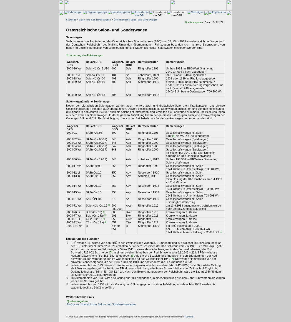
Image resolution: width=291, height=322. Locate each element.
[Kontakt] (189, 317)
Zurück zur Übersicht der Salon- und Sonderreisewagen (101, 304)
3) (104, 212)
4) (104, 218)
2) (109, 205)
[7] (110, 252)
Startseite (71, 19)
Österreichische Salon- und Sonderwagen (136, 19)
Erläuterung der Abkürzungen (85, 55)
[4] (173, 136)
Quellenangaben (194, 22)
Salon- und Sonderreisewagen (95, 19)
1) (221, 232)
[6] (132, 255)
